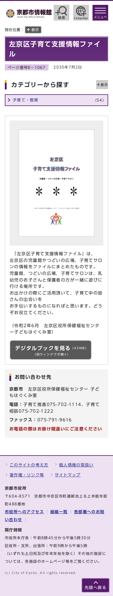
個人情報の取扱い (76, 465)
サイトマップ (68, 475)
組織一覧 (59, 512)
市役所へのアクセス (24, 512)
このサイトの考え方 (29, 465)
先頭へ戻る (95, 588)
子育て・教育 (58, 100)
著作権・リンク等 (27, 475)
